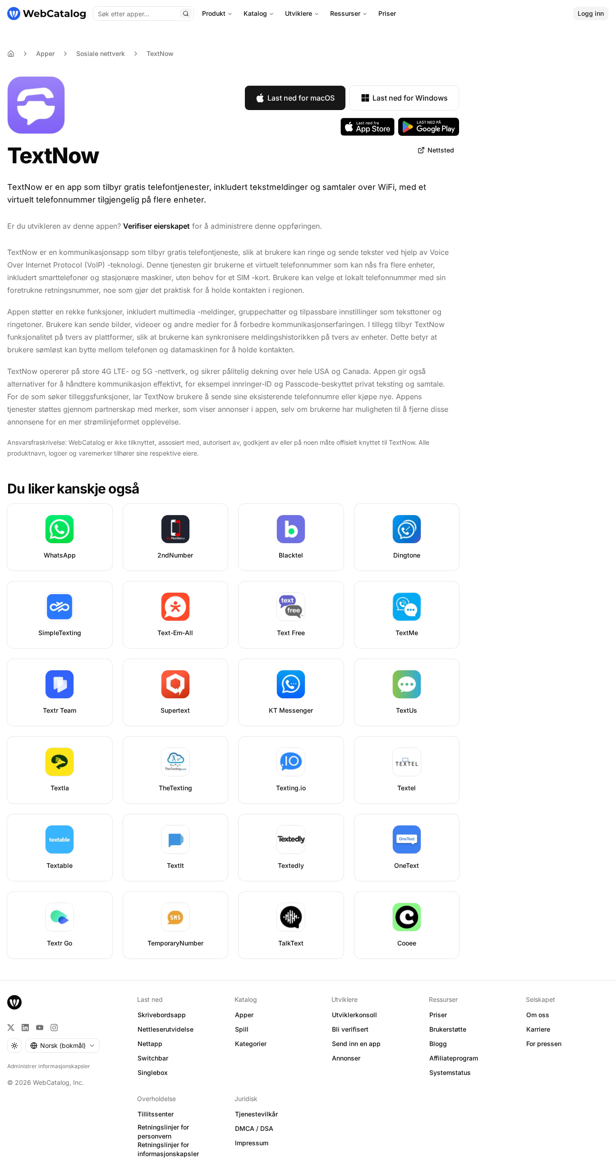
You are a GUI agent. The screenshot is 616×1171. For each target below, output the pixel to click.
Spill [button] (241, 1029)
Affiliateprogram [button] (453, 1058)
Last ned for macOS (301, 97)
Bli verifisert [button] (350, 1029)
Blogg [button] (438, 1043)
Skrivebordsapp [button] (162, 1015)
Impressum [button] (251, 1143)
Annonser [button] (346, 1058)
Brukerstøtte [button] (447, 1029)
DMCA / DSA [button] (254, 1128)
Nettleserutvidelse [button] (165, 1029)
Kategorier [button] (251, 1043)
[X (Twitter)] (10, 1027)
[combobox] (62, 1045)
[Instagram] (54, 1027)
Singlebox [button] (153, 1072)
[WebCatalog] (14, 1002)
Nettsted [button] (441, 150)
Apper (45, 53)
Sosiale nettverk (100, 53)
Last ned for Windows (410, 97)
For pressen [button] (543, 1043)
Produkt (213, 13)
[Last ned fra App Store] (367, 127)
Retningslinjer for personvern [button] (163, 1132)
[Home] (10, 53)
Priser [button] (438, 1015)
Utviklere (298, 13)
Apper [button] (244, 1015)
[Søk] (185, 13)
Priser (387, 13)
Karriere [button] (538, 1029)
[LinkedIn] (25, 1027)
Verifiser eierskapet (156, 226)
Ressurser (345, 13)
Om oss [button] (537, 1015)
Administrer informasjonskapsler (48, 1066)
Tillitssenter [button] (156, 1114)
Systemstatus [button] (450, 1072)
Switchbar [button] (153, 1058)
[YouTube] (39, 1027)
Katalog (255, 13)
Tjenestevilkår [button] (256, 1114)
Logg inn (591, 13)
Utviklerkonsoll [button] (354, 1015)
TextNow (160, 53)
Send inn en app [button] (356, 1043)
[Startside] (46, 13)
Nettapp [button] (150, 1043)
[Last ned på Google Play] (428, 127)
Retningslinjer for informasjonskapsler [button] (168, 1149)
